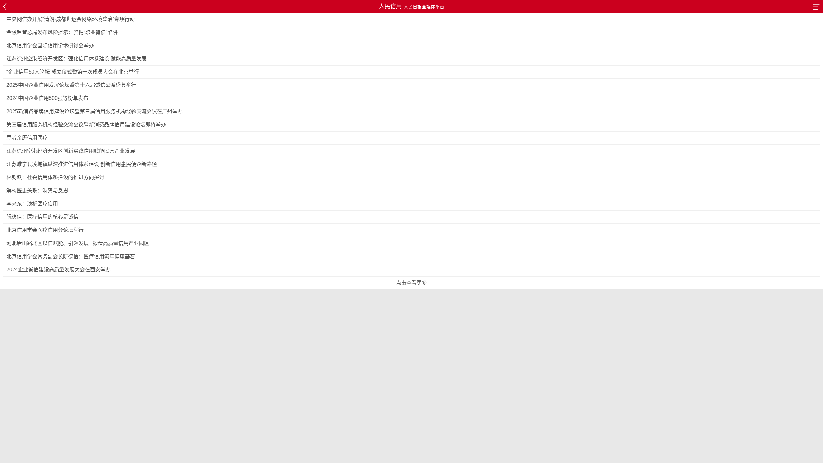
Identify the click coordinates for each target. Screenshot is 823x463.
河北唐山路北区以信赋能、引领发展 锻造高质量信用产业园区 (77, 243)
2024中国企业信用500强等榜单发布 (47, 98)
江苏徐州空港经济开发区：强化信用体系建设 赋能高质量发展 (76, 58)
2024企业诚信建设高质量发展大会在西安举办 (58, 269)
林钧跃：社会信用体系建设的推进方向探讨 (55, 177)
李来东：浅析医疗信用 (32, 203)
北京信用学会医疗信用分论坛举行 (45, 230)
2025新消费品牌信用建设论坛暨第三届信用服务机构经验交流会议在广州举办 (94, 111)
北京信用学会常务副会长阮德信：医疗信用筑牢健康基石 (70, 256)
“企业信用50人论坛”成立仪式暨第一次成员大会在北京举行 (72, 72)
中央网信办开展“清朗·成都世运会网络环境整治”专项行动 (70, 19)
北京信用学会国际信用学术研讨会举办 (50, 45)
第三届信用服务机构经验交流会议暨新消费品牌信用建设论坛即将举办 (86, 124)
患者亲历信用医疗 (27, 138)
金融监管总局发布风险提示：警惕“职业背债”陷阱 (62, 32)
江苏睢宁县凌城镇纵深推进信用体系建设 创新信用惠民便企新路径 (81, 164)
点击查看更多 (411, 283)
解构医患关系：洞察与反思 (37, 190)
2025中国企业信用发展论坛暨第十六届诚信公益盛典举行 (71, 85)
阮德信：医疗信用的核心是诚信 (42, 217)
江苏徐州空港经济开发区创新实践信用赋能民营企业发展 (70, 151)
